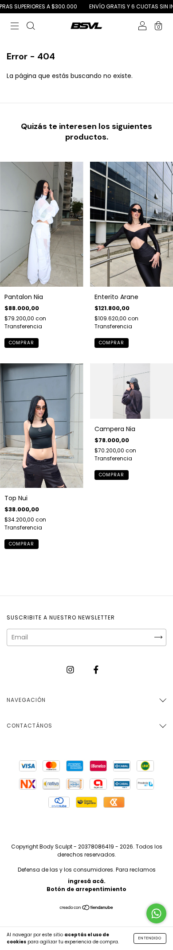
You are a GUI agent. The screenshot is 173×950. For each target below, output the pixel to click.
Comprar (21, 342)
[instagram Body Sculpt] (71, 670)
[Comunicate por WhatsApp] (156, 913)
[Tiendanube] (86, 908)
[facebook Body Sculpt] (96, 670)
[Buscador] (30, 27)
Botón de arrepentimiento (86, 889)
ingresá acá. (87, 881)
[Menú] (14, 27)
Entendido (149, 938)
